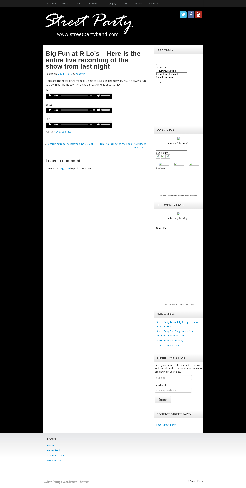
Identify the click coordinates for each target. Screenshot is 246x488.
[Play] (50, 95)
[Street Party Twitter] (183, 14)
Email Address (162, 385)
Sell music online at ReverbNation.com (179, 304)
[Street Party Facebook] (191, 14)
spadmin (80, 73)
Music (65, 3)
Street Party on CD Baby (169, 340)
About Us (153, 3)
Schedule (51, 3)
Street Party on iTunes (168, 345)
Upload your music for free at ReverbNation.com (178, 196)
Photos (139, 3)
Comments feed (56, 455)
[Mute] (98, 95)
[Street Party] (89, 23)
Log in (50, 445)
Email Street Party (166, 424)
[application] (79, 96)
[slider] (106, 95)
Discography (110, 3)
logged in (65, 168)
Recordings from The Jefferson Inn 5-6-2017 (70, 143)
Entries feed (53, 450)
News (126, 3)
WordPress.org (55, 460)
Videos (78, 3)
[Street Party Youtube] (198, 14)
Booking (93, 3)
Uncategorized (63, 132)
